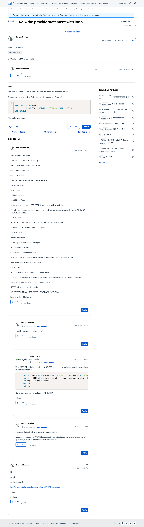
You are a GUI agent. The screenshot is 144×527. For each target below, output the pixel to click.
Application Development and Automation (51, 9)
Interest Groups (31, 9)
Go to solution (73, 32)
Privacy (10, 523)
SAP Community (13, 9)
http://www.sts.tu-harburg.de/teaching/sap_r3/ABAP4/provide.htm (36, 487)
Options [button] (134, 21)
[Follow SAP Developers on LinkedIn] (135, 523)
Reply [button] (86, 127)
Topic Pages (103, 3)
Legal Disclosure (42, 523)
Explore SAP (122, 3)
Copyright (30, 523)
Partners (74, 3)
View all (102, 163)
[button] (126, 40)
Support (63, 523)
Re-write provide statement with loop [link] (87, 9)
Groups (54, 3)
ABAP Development (15, 52)
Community (22, 3)
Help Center (91, 3)
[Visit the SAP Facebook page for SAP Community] (122, 523)
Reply (84, 310)
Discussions (70, 9)
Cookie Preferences (75, 523)
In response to (35, 326)
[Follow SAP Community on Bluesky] (126, 523)
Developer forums (67, 15)
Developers (63, 3)
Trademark (54, 523)
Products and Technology (39, 3)
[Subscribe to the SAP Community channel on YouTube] (131, 523)
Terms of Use (19, 523)
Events (82, 3)
